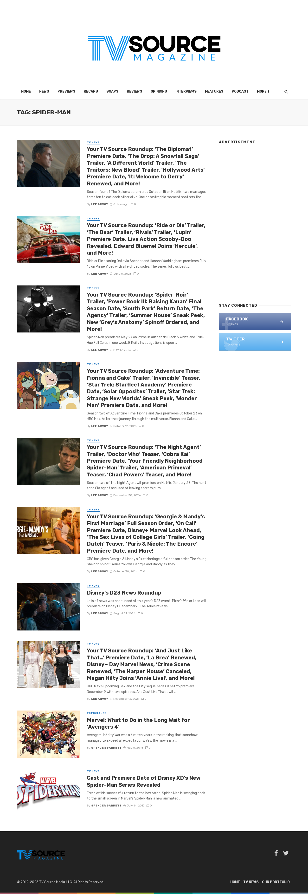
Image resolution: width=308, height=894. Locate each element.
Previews (66, 91)
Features (214, 91)
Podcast (240, 91)
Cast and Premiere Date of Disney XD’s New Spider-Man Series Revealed (143, 781)
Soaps (112, 91)
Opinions (159, 91)
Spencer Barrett (106, 747)
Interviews (186, 91)
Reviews (134, 91)
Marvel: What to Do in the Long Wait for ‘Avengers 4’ (138, 723)
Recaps (91, 91)
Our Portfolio (276, 882)
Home (26, 91)
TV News (93, 142)
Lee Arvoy (99, 204)
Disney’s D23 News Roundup (124, 593)
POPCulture (97, 713)
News (44, 91)
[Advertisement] (255, 221)
